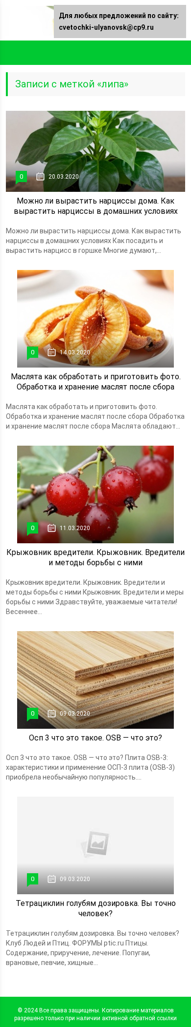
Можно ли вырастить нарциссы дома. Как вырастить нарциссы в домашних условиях (96, 206)
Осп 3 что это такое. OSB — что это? (95, 737)
